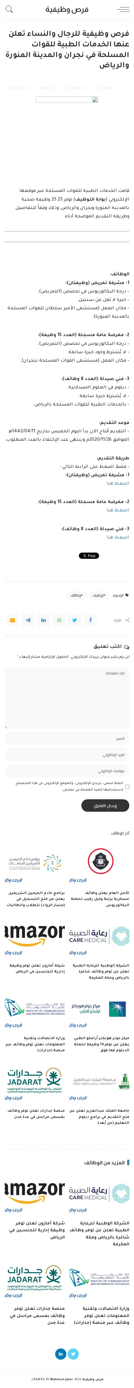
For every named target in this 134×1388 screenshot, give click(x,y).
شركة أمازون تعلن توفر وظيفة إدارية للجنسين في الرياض (37, 1230)
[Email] (12, 620)
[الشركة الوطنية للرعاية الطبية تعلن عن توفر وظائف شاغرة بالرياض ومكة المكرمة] (99, 937)
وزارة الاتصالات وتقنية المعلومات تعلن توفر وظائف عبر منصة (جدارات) (35, 1045)
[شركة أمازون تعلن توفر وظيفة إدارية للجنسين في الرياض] (35, 937)
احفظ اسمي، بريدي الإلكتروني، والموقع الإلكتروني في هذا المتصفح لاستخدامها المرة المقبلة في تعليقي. (69, 786)
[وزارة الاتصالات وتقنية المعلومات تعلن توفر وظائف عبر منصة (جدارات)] (35, 1010)
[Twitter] (75, 620)
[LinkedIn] (60, 1354)
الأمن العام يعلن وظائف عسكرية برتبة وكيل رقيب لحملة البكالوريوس (100, 899)
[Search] (11, 9)
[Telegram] (28, 620)
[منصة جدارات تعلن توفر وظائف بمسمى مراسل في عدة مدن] (35, 1082)
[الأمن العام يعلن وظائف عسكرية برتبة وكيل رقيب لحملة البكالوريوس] (99, 864)
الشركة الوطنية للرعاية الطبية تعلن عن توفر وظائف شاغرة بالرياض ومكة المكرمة (101, 972)
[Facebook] (90, 620)
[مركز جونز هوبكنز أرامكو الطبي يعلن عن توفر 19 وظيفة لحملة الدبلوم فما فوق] (99, 1010)
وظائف (75, 595)
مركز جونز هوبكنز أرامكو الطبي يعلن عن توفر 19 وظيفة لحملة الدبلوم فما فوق (101, 1045)
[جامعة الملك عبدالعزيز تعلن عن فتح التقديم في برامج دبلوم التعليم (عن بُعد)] (99, 1082)
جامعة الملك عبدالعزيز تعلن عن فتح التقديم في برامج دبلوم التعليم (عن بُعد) (99, 1117)
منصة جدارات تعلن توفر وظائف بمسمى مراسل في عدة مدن (37, 1316)
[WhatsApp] (59, 620)
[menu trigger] (121, 9)
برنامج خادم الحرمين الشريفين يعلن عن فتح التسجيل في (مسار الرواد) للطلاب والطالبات (36, 899)
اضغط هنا (118, 484)
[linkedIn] (43, 620)
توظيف (98, 595)
